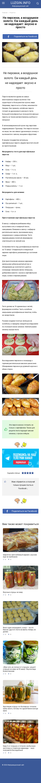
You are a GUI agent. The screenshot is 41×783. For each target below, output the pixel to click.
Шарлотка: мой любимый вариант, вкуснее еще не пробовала (20, 556)
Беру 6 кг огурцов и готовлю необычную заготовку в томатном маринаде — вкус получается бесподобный (19, 748)
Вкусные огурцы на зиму (13, 592)
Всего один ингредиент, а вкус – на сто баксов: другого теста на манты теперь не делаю (19, 630)
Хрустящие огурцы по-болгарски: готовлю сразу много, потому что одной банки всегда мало (20, 709)
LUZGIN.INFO (20, 3)
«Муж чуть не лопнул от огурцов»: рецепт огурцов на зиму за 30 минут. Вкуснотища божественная (19, 669)
